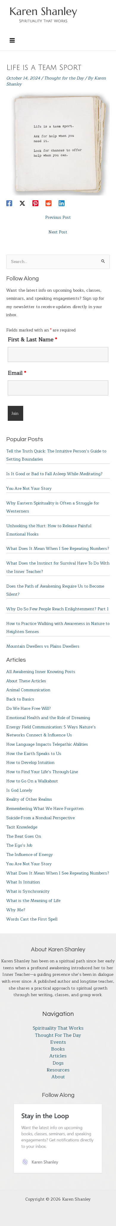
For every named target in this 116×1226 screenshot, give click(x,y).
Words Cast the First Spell (31, 919)
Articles (58, 1056)
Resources (58, 1070)
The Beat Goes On (23, 836)
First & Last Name (32, 339)
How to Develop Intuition (30, 762)
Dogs (58, 1063)
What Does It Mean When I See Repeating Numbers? (57, 548)
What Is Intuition (23, 882)
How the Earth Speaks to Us (33, 753)
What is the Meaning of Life (33, 900)
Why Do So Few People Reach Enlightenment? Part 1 (57, 609)
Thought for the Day (64, 78)
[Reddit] (48, 203)
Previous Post (58, 217)
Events (58, 1042)
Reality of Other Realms (29, 799)
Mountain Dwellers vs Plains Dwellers (42, 646)
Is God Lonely (19, 790)
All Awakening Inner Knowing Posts (40, 671)
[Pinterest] (35, 203)
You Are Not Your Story (29, 488)
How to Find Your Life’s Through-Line (42, 771)
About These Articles (26, 681)
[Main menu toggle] (12, 40)
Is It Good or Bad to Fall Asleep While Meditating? (54, 473)
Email (17, 373)
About (58, 1077)
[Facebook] (9, 203)
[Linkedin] (62, 203)
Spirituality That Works (58, 1028)
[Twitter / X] (22, 203)
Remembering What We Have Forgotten (45, 808)
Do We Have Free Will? (28, 708)
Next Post (57, 232)
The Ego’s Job (19, 845)
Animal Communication (28, 690)
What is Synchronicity (28, 891)
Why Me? (15, 909)
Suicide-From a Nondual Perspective (40, 817)
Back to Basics (20, 699)
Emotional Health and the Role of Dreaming (48, 717)
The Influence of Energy (29, 854)
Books (58, 1049)
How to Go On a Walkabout (32, 781)
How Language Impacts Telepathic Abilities (47, 744)
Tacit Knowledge (21, 827)
